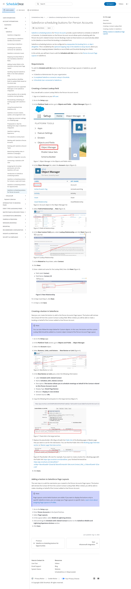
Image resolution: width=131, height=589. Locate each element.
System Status (36, 569)
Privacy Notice (39, 579)
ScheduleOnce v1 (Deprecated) (65, 572)
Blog (56, 566)
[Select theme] (127, 4)
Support (111, 4)
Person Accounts (60, 33)
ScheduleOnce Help (37, 17)
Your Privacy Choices (72, 579)
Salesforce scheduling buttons (42, 33)
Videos (121, 4)
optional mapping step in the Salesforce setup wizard (72, 47)
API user (55, 96)
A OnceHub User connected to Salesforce (47, 80)
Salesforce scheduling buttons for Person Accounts (64, 17)
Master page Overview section (51, 445)
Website (57, 569)
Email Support (36, 566)
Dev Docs (22, 10)
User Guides (10, 10)
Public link (69, 440)
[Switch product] (3, 4)
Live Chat (35, 563)
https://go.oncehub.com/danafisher (55, 459)
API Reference (34, 10)
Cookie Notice (52, 579)
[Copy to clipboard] (97, 403)
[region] (66, 404)
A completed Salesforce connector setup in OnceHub (51, 77)
